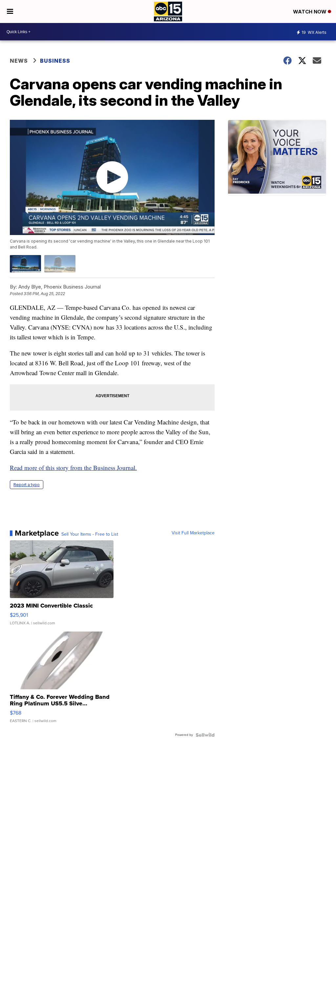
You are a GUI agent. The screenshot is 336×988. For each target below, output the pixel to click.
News (19, 60)
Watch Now (310, 12)
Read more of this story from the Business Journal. (73, 467)
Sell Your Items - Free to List (89, 534)
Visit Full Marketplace (193, 533)
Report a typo (26, 484)
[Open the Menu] (10, 11)
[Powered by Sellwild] (205, 735)
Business (56, 60)
